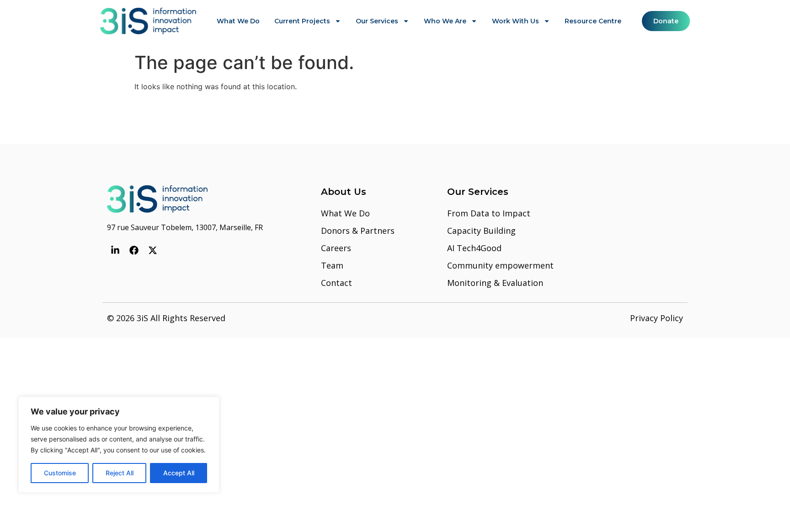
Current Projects (302, 21)
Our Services (377, 21)
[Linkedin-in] (115, 250)
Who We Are (445, 21)
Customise (60, 473)
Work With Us (515, 21)
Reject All (119, 473)
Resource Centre (593, 21)
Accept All (178, 473)
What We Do (238, 21)
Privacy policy (656, 317)
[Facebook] (134, 250)
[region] (118, 445)
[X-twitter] (152, 250)
